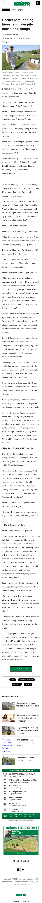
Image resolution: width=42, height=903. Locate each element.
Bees (12, 680)
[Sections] (4, 3)
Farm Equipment (18, 10)
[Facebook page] (18, 869)
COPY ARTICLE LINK (21, 669)
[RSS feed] (23, 869)
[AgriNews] (22, 3)
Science (6, 10)
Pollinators (16, 684)
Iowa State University (26, 680)
